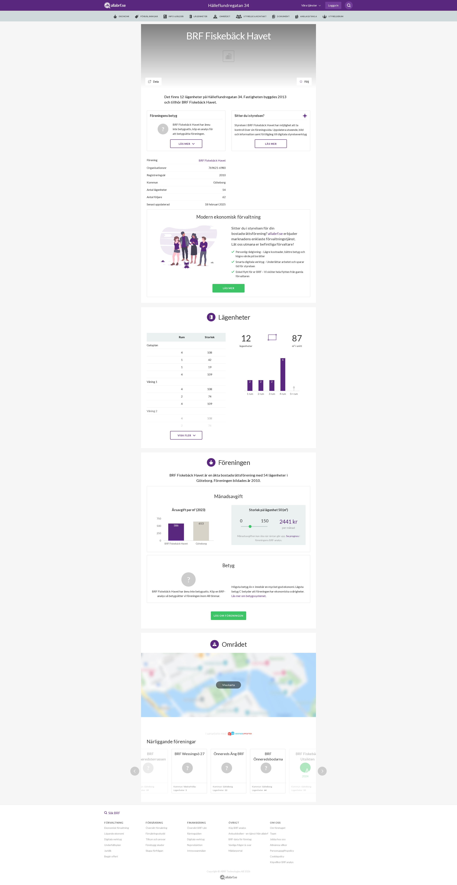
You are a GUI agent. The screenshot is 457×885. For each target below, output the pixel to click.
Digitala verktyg (113, 839)
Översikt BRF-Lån (197, 827)
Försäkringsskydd (155, 833)
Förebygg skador (155, 844)
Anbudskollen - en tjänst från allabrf (248, 833)
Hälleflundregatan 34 (228, 5)
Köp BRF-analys (237, 827)
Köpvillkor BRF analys (281, 862)
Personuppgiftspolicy (282, 850)
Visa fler (185, 435)
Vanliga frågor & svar (239, 844)
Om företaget (277, 827)
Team (273, 833)
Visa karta (228, 685)
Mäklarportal (235, 850)
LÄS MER (271, 143)
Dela (155, 81)
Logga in (333, 5)
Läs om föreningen (228, 615)
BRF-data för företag (240, 839)
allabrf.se (275, 233)
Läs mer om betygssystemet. (248, 595)
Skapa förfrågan (154, 850)
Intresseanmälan (196, 850)
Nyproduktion (194, 844)
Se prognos (292, 536)
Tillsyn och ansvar (155, 839)
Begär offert (111, 856)
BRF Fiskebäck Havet (212, 160)
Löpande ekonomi (114, 833)
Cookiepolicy (277, 856)
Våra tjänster (309, 5)
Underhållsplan (112, 844)
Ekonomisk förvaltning (116, 827)
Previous (134, 771)
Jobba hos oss (278, 839)
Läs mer (185, 143)
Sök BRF (114, 813)
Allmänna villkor (278, 844)
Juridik (107, 850)
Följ (306, 81)
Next (322, 771)
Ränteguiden (194, 833)
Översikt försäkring (156, 827)
